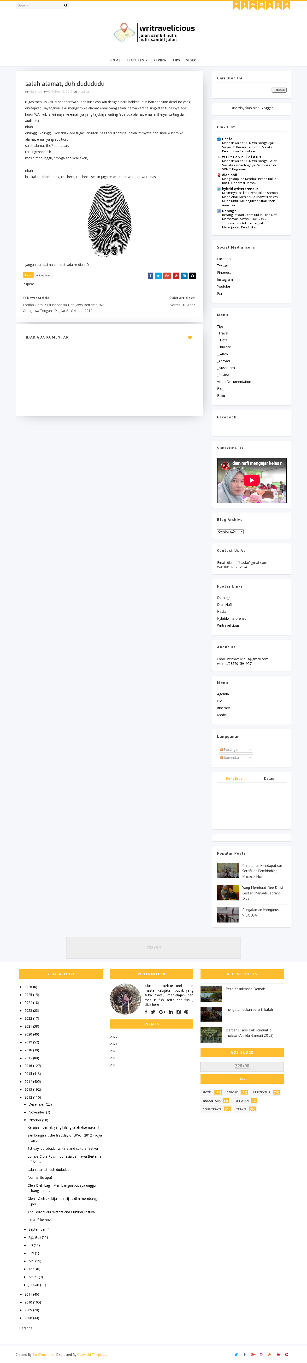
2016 (28, 1065)
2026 (28, 986)
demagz (223, 597)
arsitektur (261, 1092)
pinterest (224, 272)
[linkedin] (171, 1012)
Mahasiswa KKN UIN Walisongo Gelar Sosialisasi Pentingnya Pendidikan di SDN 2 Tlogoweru (249, 165)
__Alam (222, 354)
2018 (28, 1050)
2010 (28, 1302)
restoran (241, 1100)
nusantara (212, 1100)
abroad (232, 1092)
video (191, 60)
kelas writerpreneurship (269, 779)
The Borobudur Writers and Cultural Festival (61, 1212)
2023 (28, 1010)
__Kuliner (223, 347)
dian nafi (229, 175)
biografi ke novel (40, 1219)
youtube (223, 286)
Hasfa (227, 139)
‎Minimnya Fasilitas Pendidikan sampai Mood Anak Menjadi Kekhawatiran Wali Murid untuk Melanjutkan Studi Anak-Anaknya (250, 198)
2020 (28, 1034)
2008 (28, 1317)
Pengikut (234, 778)
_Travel (222, 333)
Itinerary (223, 708)
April (32, 1269)
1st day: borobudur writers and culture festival (63, 1148)
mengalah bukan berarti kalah (249, 1009)
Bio (219, 701)
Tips (176, 60)
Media (222, 715)
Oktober (35, 1120)
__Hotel (222, 340)
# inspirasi (44, 275)
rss (220, 293)
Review (160, 60)
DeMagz (229, 210)
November (37, 1112)
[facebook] (244, 5)
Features (135, 60)
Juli (31, 1245)
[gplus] (253, 5)
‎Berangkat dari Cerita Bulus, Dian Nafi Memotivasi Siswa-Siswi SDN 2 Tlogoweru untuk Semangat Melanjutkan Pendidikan (249, 221)
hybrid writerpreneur (240, 188)
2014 (28, 1081)
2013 (28, 1089)
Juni (32, 1253)
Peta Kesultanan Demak (245, 988)
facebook (224, 258)
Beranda (25, 1328)
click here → (154, 1004)
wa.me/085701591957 (234, 663)
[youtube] (278, 5)
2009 (28, 1310)
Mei (32, 1261)
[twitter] (236, 5)
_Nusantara (226, 367)
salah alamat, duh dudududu (49, 1169)
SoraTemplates (43, 1354)
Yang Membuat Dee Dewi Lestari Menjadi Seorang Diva (262, 893)
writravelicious (228, 625)
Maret (34, 1276)
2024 (28, 1002)
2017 (28, 1058)
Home (115, 60)
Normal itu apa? (40, 1177)
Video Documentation (234, 381)
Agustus (35, 1237)
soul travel (212, 1109)
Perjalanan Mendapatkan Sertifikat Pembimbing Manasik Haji (262, 871)
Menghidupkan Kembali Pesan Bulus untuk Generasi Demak (249, 181)
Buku (221, 395)
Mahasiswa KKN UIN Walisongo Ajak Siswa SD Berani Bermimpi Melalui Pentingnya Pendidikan (248, 147)
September (38, 1229)
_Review (223, 374)
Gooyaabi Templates (92, 1354)
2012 (28, 1097)
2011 (28, 1294)
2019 (28, 1042)
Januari (34, 1284)
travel (241, 1109)
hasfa (221, 611)
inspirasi (84, 91)
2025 (28, 994)
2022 (28, 1018)
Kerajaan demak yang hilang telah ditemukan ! (63, 1127)
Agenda (223, 694)
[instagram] (261, 5)
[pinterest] (286, 5)
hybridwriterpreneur (232, 618)
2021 (28, 1026)
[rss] (269, 5)
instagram (225, 279)
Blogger (266, 108)
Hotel (207, 1092)
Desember (37, 1104)
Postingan (231, 749)
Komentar (231, 757)
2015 (28, 1073)
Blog (220, 388)
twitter (222, 265)
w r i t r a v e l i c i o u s (241, 157)
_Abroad (223, 361)
